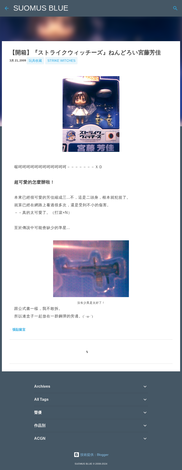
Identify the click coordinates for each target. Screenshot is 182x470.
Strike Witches (61, 60)
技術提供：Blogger (94, 455)
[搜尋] (175, 8)
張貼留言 (19, 329)
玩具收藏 (35, 60)
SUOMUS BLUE (40, 8)
